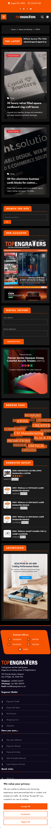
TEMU (12, 98)
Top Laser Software (14, 740)
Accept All (25, 806)
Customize (25, 814)
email (25, 649)
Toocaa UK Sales (13, 707)
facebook (17, 639)
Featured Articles (13, 752)
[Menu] (3, 16)
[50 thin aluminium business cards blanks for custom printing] (25, 161)
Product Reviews (13, 55)
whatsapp (16, 644)
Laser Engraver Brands (16, 764)
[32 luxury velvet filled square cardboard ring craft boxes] (25, 85)
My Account (11, 713)
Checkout (10, 725)
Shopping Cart (12, 719)
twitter (35, 639)
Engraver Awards (13, 746)
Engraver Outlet (13, 701)
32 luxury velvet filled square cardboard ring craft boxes (24, 105)
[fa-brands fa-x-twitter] (27, 9)
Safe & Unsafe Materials (16, 758)
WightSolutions (30, 670)
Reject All (25, 821)
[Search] (42, 17)
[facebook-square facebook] (24, 9)
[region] (25, 803)
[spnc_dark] (47, 17)
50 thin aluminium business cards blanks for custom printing (23, 181)
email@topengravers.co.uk (16, 686)
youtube (35, 644)
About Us (10, 778)
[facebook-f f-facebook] (20, 9)
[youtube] (31, 9)
